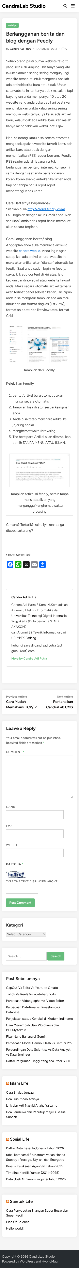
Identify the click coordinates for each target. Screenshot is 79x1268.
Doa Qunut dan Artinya (22, 1099)
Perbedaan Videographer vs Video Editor (35, 1001)
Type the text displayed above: (32, 881)
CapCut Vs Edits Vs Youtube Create (32, 988)
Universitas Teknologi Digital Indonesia (39, 616)
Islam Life (19, 1083)
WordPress (27, 1261)
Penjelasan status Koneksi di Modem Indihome (39, 1019)
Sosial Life (20, 1139)
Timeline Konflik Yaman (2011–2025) (32, 1173)
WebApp (12, 25)
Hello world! (15, 1228)
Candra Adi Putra (20, 48)
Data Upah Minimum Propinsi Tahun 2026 (36, 1179)
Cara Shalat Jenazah (20, 1092)
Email (10, 826)
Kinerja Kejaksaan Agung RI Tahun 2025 (34, 1166)
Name (10, 807)
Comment (15, 752)
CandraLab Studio (24, 6)
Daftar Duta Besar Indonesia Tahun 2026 (35, 1148)
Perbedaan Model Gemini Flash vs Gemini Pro (39, 1043)
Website (13, 845)
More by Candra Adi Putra (29, 658)
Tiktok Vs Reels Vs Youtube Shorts (31, 994)
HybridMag (50, 1261)
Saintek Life (21, 1201)
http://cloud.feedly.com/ (46, 209)
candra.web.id (29, 251)
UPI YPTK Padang (23, 638)
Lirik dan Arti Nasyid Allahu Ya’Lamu (31, 1105)
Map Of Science (18, 1222)
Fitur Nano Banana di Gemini (26, 1036)
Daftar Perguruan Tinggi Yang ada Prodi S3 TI (38, 1061)
